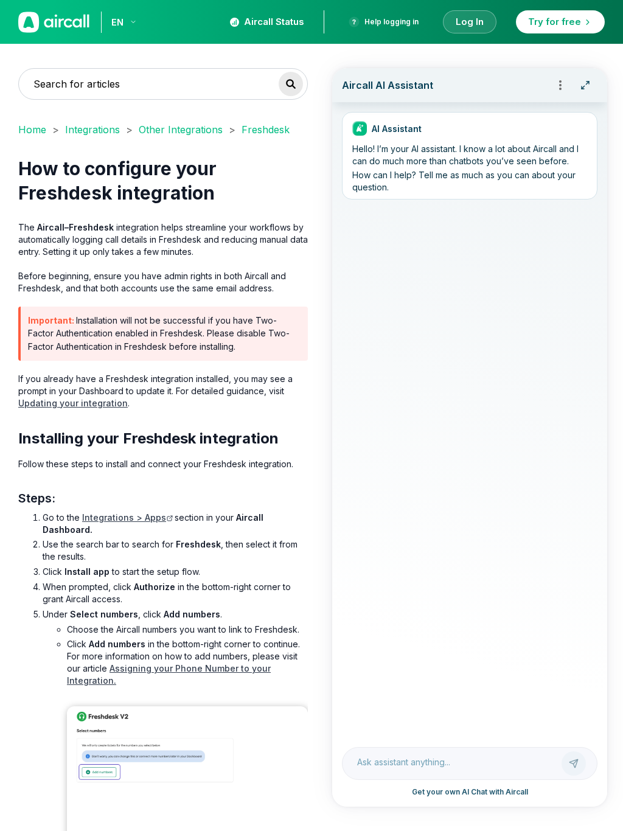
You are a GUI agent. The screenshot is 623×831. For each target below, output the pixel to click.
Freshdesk (266, 129)
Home (32, 129)
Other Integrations (181, 129)
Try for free (554, 21)
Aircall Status (274, 21)
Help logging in (391, 21)
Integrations (92, 129)
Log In (470, 21)
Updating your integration (73, 403)
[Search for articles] (291, 84)
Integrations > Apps (124, 517)
